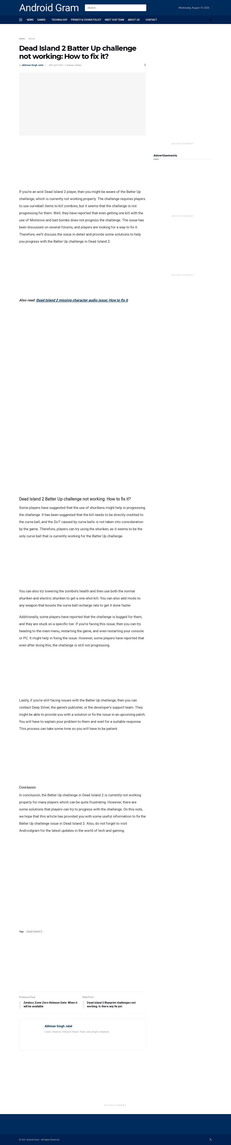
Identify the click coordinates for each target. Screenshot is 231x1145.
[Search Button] (143, 7)
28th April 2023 (56, 65)
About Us (134, 19)
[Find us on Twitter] (210, 20)
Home (22, 39)
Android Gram (49, 8)
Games (41, 19)
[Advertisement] (80, 33)
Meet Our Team (114, 19)
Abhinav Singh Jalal (32, 65)
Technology (59, 19)
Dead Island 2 (34, 931)
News (30, 19)
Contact (151, 19)
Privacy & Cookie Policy (86, 19)
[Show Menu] (20, 20)
